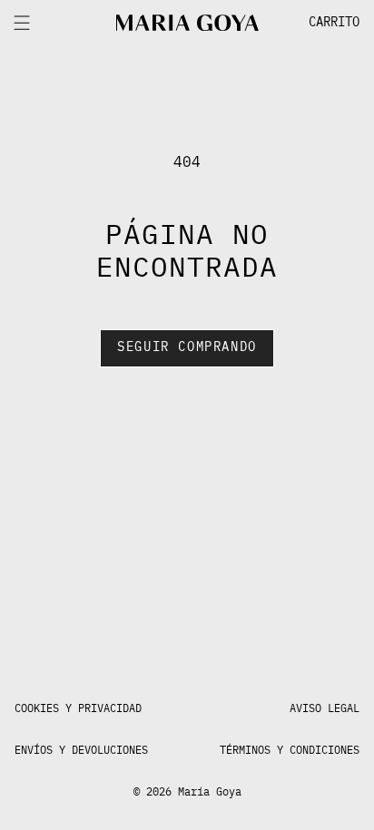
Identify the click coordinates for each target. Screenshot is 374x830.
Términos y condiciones (289, 750)
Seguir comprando (187, 347)
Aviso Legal (324, 708)
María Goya (209, 791)
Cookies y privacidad (78, 708)
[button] (315, 23)
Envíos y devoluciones (81, 750)
